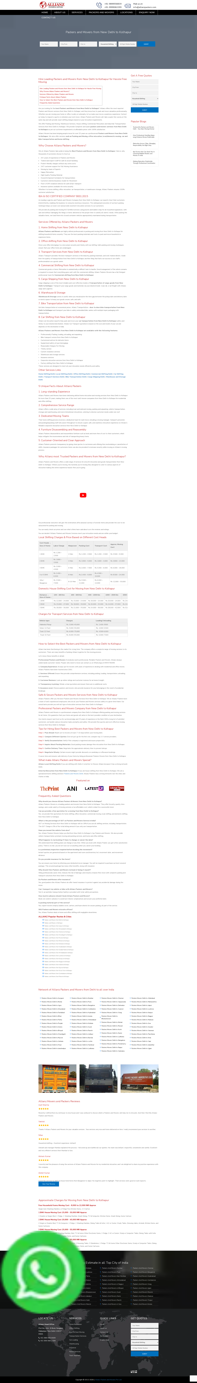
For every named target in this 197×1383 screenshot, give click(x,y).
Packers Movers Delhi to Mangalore (113, 1040)
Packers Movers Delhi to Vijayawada (114, 1002)
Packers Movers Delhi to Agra (51, 1005)
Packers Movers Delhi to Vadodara (113, 1051)
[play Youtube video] (83, 495)
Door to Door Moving (76, 1332)
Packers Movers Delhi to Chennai (112, 998)
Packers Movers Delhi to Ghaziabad (53, 1009)
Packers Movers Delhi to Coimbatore (84, 1009)
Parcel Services (75, 1351)
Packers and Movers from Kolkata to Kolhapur (57, 944)
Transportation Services (77, 1336)
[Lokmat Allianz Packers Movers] (116, 788)
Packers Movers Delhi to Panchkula (143, 1034)
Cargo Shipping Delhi (96, 377)
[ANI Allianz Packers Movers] (72, 788)
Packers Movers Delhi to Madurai (142, 1020)
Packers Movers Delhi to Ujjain (142, 1048)
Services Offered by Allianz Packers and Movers (57, 94)
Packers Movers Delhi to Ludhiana (83, 1048)
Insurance (72, 1348)
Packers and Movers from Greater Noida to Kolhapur (59, 950)
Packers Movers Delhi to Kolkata (82, 1023)
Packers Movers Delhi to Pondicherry (114, 1044)
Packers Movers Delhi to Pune (81, 1002)
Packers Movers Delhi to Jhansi (112, 1033)
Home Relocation (75, 1324)
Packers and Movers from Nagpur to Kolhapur (57, 961)
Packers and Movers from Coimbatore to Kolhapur (58, 973)
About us (59, 12)
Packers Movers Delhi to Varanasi (143, 1030)
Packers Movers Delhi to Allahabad (143, 998)
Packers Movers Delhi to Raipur (112, 1047)
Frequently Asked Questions (50, 103)
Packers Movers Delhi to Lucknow (143, 1009)
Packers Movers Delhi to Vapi (141, 1041)
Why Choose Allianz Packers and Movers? (55, 91)
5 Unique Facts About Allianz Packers (53, 97)
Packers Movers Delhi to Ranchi (82, 1030)
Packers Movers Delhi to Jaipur (142, 1005)
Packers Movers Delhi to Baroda (82, 1038)
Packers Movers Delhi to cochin (82, 1041)
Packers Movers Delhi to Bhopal (52, 1030)
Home (45, 12)
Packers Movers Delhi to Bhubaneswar (110, 1017)
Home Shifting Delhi (46, 374)
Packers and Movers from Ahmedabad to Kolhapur (58, 953)
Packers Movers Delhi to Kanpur (142, 1013)
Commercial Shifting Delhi (101, 374)
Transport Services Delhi (54, 377)
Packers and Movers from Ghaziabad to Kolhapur (58, 929)
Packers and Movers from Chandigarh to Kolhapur (58, 935)
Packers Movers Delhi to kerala (82, 1016)
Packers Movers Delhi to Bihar (52, 1016)
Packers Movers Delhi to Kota (141, 1038)
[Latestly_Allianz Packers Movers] (94, 788)
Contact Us (48, 17)
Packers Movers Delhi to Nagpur (142, 1016)
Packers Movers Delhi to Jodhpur (82, 1034)
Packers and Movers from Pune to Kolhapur (56, 938)
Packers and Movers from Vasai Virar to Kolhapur (58, 970)
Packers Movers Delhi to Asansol (112, 1009)
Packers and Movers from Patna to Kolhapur (56, 976)
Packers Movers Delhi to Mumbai (82, 998)
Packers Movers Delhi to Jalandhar (143, 1045)
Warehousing (74, 1344)
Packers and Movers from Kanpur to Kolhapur (57, 958)
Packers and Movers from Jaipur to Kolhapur (56, 926)
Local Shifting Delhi (64, 374)
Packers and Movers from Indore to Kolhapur (56, 964)
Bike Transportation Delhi (76, 377)
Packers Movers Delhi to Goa (141, 1023)
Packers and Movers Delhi (73, 774)
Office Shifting (74, 1328)
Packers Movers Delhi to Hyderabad (83, 1013)
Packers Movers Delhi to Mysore (52, 1038)
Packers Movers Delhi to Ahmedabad (84, 1020)
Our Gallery (104, 1336)
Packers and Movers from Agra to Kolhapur (56, 967)
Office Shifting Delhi (81, 374)
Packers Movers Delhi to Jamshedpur (54, 1048)
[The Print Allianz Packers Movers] (49, 788)
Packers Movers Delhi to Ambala (52, 1041)
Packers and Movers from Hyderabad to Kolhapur (58, 947)
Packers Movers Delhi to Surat (82, 1027)
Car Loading (73, 1340)
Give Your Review (48, 1184)
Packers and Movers (101, 12)
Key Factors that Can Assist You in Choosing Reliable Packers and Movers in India (144, 153)
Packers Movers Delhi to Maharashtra (144, 1002)
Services (77, 12)
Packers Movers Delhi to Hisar (52, 1045)
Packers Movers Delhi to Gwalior (142, 1027)
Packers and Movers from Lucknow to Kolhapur (57, 955)
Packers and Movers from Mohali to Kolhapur (57, 941)
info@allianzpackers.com (144, 7)
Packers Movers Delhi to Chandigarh (54, 1034)
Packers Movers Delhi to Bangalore (83, 1005)
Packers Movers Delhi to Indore (52, 1027)
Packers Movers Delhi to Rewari (112, 1026)
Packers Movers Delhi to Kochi (112, 1029)
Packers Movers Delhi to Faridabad (53, 1013)
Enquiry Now (147, 12)
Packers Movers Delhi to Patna (52, 1020)
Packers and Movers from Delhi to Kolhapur (56, 920)
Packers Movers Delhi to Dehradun (113, 1005)
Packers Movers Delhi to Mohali (112, 1022)
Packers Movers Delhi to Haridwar (83, 1045)
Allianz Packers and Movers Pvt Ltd (108, 1380)
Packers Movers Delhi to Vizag (112, 1013)
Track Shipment (74, 1355)
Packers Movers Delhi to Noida (52, 1002)
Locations (126, 12)
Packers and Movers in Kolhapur (53, 923)
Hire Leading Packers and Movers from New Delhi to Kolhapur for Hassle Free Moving (70, 88)
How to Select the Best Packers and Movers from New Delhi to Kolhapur (66, 100)
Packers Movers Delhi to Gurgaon (53, 998)
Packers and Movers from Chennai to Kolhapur (57, 932)
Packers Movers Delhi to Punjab (52, 1023)
